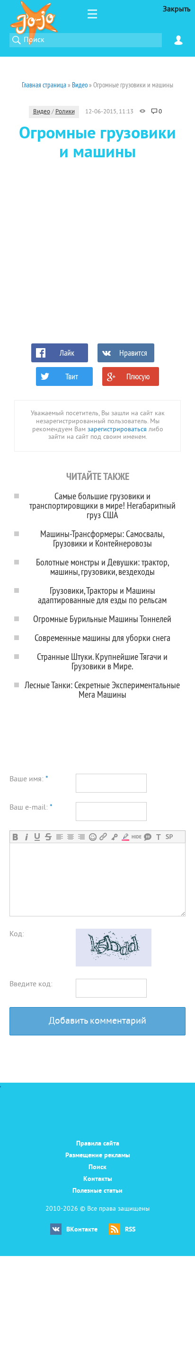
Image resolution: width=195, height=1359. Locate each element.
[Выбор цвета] (125, 837)
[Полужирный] (15, 837)
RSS (130, 1230)
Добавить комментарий (97, 1021)
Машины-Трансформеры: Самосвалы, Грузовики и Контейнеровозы (102, 538)
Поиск (97, 1167)
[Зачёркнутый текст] (48, 837)
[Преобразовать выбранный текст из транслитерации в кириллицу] (158, 837)
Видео (41, 112)
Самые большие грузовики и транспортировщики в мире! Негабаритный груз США (102, 505)
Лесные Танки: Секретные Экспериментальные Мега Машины (102, 689)
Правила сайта (97, 1144)
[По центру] (70, 837)
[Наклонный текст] (26, 837)
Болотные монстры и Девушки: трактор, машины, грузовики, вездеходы (102, 566)
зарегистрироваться (117, 430)
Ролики (65, 112)
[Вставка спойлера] (169, 837)
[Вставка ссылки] (103, 837)
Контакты (97, 1179)
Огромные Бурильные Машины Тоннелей (102, 618)
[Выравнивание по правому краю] (81, 837)
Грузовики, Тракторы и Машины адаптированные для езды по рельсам (102, 595)
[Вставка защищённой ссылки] (114, 837)
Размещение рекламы (97, 1156)
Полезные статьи (97, 1191)
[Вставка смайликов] (92, 837)
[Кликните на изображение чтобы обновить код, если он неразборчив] (113, 964)
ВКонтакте (82, 1230)
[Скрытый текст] (136, 837)
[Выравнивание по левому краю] (59, 837)
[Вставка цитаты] (147, 837)
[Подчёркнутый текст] (37, 837)
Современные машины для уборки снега (102, 637)
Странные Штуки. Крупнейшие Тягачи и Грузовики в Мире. (102, 661)
